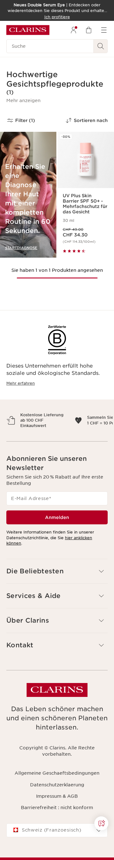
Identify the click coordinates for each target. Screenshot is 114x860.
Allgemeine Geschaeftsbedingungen (57, 789)
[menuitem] (73, 30)
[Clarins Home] (27, 30)
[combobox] (57, 847)
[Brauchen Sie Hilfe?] (101, 823)
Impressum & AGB (57, 812)
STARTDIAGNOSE (21, 248)
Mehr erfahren (20, 383)
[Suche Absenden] (101, 46)
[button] (23, 100)
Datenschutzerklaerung (57, 801)
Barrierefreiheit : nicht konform (57, 823)
